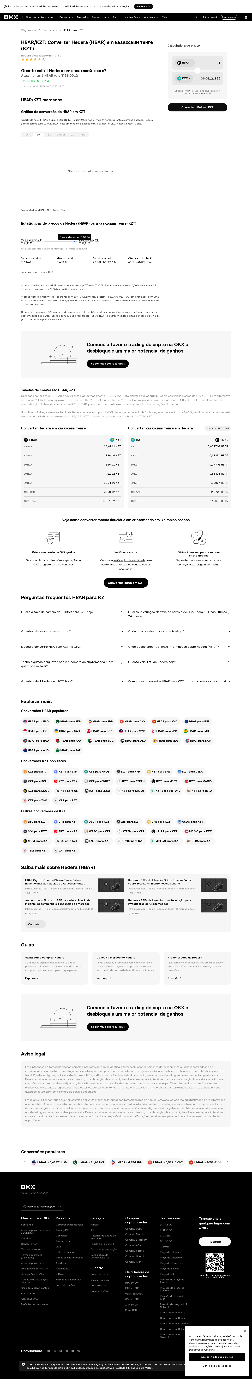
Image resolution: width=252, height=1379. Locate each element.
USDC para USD (134, 1293)
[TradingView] (78, 1351)
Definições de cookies (217, 1366)
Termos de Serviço (70, 1091)
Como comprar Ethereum (174, 1323)
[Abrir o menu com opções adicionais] (246, 17)
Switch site (143, 6)
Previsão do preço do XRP (172, 1297)
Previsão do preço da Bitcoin (172, 1281)
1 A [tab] (72, 135)
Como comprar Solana (173, 1329)
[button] (197, 17)
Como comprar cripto (172, 1312)
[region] (217, 1351)
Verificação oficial (100, 1280)
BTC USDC (166, 1224)
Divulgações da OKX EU (34, 1268)
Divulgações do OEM (33, 1274)
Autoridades (28, 1293)
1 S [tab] (49, 135)
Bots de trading (65, 1252)
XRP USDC (166, 1246)
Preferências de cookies (34, 1304)
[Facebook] (72, 1351)
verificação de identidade (129, 560)
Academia (149, 17)
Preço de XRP (167, 1274)
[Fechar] (245, 1331)
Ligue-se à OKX (99, 1291)
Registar (215, 1241)
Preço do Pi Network (171, 1263)
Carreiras (26, 1238)
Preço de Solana (169, 1268)
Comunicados (98, 1285)
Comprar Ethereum (136, 1239)
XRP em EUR (132, 1304)
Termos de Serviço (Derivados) (32, 1256)
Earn (115, 17)
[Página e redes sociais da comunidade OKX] (84, 1351)
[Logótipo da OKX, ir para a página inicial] (11, 17)
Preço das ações (65, 1285)
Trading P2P (62, 1230)
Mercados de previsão (68, 1279)
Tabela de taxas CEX (102, 1243)
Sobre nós (27, 1224)
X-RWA (60, 1274)
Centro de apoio (100, 1274)
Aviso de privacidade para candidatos (35, 1231)
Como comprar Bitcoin (173, 1318)
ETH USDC (166, 1230)
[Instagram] (60, 1351)
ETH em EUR (132, 1288)
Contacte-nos (29, 1243)
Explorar (30, 978)
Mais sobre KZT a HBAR (218, 428)
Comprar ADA (133, 1245)
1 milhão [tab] (61, 135)
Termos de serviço (31, 1249)
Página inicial (29, 30)
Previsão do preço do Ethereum (172, 1289)
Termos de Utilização (122, 1087)
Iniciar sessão (210, 17)
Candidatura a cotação (104, 1249)
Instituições (131, 17)
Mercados (82, 17)
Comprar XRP (133, 1261)
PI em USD (131, 1310)
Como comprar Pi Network (170, 1336)
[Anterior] (24, 1162)
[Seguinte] (227, 1162)
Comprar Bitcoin (134, 1234)
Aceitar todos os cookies (217, 1357)
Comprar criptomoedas (39, 17)
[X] (54, 1351)
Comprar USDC (134, 1228)
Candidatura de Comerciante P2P (100, 1256)
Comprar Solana (134, 1250)
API (92, 1230)
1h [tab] (27, 135)
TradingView (63, 1268)
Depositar (65, 17)
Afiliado (95, 1224)
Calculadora (50, 30)
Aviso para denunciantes (35, 1287)
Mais (164, 17)
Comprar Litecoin (135, 1256)
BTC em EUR (132, 1282)
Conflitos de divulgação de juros (34, 1281)
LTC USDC (166, 1235)
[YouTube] (48, 1351)
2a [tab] (83, 135)
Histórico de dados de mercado (103, 1237)
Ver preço (103, 978)
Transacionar (99, 17)
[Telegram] (66, 1351)
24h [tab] (38, 135)
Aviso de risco (149, 1087)
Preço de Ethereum (171, 1257)
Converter (61, 1235)
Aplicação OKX (29, 1298)
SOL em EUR (132, 1299)
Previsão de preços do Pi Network (174, 1305)
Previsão (173, 978)
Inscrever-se (229, 17)
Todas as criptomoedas (69, 1257)
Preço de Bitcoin (169, 1252)
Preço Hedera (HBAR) (43, 272)
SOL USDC (166, 1241)
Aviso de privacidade (32, 1263)
